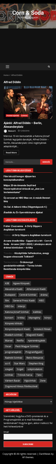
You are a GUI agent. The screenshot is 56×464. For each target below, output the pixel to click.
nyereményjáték (36, 340)
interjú (21, 306)
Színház (24, 116)
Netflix (20, 340)
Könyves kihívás (13, 323)
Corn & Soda (28, 12)
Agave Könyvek (21, 283)
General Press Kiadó (24, 300)
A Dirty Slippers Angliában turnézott (31, 235)
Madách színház (13, 334)
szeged (9, 369)
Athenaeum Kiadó (36, 289)
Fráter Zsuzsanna (13, 226)
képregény (34, 317)
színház (9, 374)
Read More (11, 152)
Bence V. (12, 131)
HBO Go (9, 306)
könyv (47, 317)
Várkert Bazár (12, 380)
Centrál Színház (28, 294)
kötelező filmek (42, 329)
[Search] (49, 66)
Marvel (8, 340)
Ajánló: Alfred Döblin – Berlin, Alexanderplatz (28, 102)
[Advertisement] (28, 46)
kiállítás (37, 312)
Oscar (8, 346)
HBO (41, 300)
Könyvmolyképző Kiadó (17, 329)
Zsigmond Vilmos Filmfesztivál (21, 386)
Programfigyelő (33, 352)
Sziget (20, 369)
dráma (43, 294)
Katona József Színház (17, 312)
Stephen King (36, 363)
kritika (21, 317)
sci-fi (7, 363)
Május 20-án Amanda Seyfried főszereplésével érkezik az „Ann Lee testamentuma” (24, 189)
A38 (7, 283)
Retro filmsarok (34, 357)
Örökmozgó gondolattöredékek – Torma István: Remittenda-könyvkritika (23, 265)
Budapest (10, 294)
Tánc (39, 374)
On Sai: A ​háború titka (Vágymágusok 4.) (25, 207)
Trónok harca (24, 374)
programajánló (13, 352)
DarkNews (44, 453)
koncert (9, 317)
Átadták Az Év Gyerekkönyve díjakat (23, 212)
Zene (43, 380)
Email (6, 432)
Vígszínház (30, 380)
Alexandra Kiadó (13, 289)
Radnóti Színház (13, 357)
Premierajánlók (13, 116)
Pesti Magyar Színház (26, 346)
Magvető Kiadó (34, 334)
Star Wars (19, 363)
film (7, 300)
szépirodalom (35, 369)
